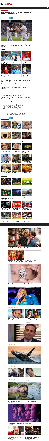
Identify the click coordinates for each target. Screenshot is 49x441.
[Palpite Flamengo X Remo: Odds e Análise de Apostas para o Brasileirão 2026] (16, 215)
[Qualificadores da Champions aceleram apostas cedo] (16, 181)
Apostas (42, 7)
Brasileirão (7, 7)
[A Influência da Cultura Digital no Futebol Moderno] (27, 192)
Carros (24, 7)
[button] (47, 8)
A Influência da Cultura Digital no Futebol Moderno (26, 197)
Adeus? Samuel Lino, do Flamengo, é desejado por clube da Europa (26, 76)
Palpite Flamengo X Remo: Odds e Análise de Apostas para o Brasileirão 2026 (16, 221)
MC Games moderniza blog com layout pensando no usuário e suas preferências (16, 209)
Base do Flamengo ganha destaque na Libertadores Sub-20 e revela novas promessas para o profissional (27, 209)
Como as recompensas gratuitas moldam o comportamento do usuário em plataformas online (6, 198)
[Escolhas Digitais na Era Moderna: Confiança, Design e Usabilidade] (16, 192)
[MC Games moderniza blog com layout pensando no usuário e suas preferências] (16, 204)
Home (3, 7)
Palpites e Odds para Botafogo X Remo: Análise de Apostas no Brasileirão (5, 209)
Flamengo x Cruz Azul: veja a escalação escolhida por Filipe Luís (16, 62)
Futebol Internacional (16, 7)
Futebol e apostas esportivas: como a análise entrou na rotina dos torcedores (26, 187)
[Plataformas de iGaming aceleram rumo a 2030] (6, 181)
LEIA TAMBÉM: (4, 176)
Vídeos (28, 7)
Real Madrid (6, 10)
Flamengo (2, 10)
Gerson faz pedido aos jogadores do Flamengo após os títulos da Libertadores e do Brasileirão (5, 63)
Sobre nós (37, 7)
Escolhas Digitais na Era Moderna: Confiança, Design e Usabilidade (16, 197)
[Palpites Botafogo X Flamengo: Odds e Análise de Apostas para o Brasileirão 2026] (27, 215)
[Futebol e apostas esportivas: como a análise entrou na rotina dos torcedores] (27, 181)
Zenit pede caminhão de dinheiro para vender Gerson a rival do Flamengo (16, 76)
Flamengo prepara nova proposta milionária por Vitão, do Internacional (26, 63)
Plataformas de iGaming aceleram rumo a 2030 (5, 186)
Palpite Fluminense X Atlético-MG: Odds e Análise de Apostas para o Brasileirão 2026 (5, 221)
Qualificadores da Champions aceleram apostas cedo (16, 186)
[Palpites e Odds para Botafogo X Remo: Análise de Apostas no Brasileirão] (6, 204)
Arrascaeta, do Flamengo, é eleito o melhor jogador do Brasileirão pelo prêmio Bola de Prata (5, 76)
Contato (32, 7)
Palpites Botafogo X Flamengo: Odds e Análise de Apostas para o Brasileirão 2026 (26, 221)
